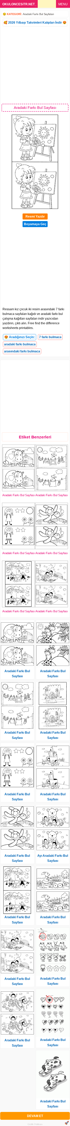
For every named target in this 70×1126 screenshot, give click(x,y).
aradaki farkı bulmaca (20, 344)
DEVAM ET (35, 1116)
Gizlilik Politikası (35, 1124)
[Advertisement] (35, 65)
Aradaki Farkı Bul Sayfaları (38, 14)
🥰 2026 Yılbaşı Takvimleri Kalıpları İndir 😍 (35, 22)
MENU (63, 4)
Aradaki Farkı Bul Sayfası (18, 495)
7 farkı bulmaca (50, 337)
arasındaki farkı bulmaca (22, 351)
